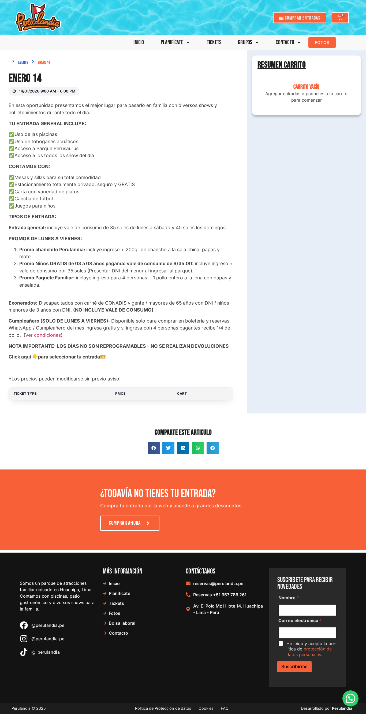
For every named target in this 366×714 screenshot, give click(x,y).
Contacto (285, 42)
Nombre (288, 597)
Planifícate (172, 42)
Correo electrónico (300, 620)
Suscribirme (294, 666)
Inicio (138, 42)
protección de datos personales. (309, 651)
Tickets (214, 42)
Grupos (245, 42)
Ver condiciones (43, 335)
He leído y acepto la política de (311, 649)
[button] (154, 448)
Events (23, 62)
